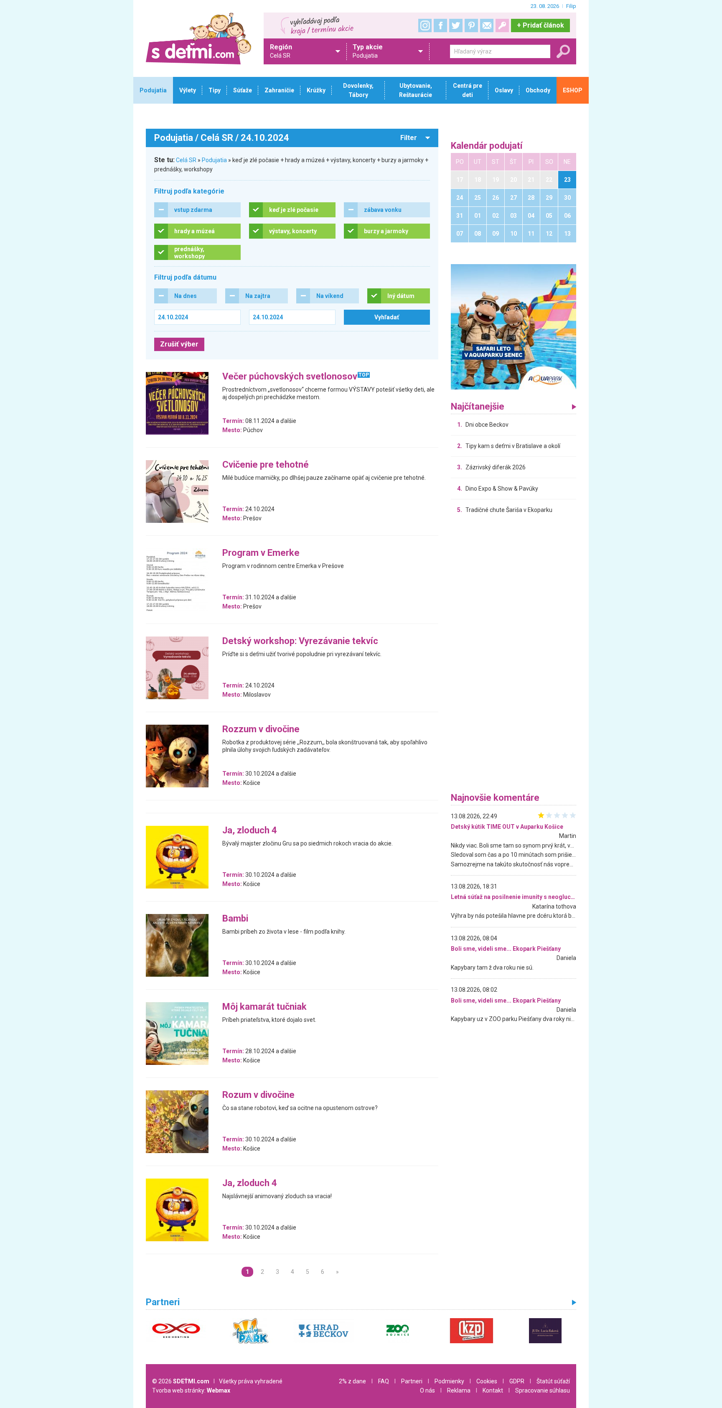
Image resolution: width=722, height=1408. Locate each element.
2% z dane (352, 1381)
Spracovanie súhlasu (542, 1390)
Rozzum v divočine (261, 729)
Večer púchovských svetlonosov (289, 377)
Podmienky (449, 1381)
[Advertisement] (513, 655)
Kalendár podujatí (487, 146)
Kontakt (493, 1390)
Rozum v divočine (258, 1095)
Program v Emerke (261, 553)
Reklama (458, 1390)
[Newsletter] (486, 25)
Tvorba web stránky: (191, 1390)
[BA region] (513, 326)
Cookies (486, 1381)
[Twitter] (456, 25)
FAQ (383, 1381)
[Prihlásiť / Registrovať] (502, 25)
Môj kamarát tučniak (264, 1007)
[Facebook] (440, 25)
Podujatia (214, 160)
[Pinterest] (471, 25)
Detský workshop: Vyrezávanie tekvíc (300, 641)
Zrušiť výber (179, 344)
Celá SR (186, 160)
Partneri (411, 1381)
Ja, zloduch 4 (249, 830)
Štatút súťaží (553, 1381)
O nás (427, 1390)
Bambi (235, 919)
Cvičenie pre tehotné (265, 465)
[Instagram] (425, 25)
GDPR (516, 1381)
